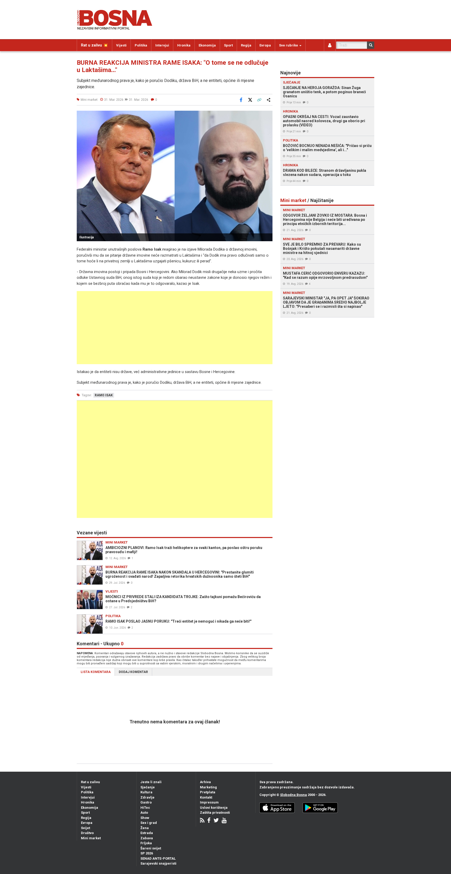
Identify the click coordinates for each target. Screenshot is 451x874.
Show (144, 818)
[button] (268, 115)
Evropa (265, 45)
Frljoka (146, 843)
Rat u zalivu (90, 782)
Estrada (146, 833)
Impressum (209, 802)
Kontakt (206, 797)
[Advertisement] (174, 327)
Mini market (91, 838)
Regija (246, 45)
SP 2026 (146, 853)
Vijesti (121, 45)
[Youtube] (224, 821)
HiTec (145, 808)
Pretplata (207, 792)
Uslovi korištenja (214, 808)
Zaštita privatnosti (215, 812)
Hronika (184, 45)
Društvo (87, 833)
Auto (144, 812)
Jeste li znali (151, 782)
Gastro (146, 802)
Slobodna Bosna (293, 795)
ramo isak (104, 395)
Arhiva (205, 782)
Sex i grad (148, 823)
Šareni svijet (150, 848)
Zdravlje (147, 797)
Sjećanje (147, 787)
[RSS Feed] (202, 821)
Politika (141, 45)
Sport (228, 45)
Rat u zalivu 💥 (94, 45)
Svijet (85, 828)
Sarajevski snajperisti (158, 863)
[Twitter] (216, 821)
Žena (144, 828)
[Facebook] (209, 821)
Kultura (146, 792)
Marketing (208, 787)
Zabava (146, 838)
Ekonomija (207, 45)
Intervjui (162, 45)
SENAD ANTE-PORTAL (158, 858)
